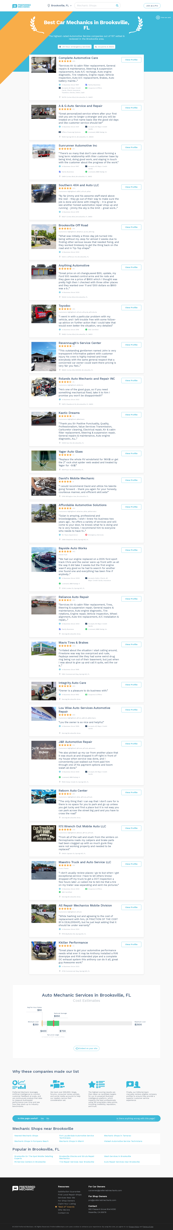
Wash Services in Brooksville (117, 1156)
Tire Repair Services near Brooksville (76, 1162)
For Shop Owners (66, 1200)
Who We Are (64, 1210)
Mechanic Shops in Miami (71, 1141)
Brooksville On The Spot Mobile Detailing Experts (33, 1157)
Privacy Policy (134, 1227)
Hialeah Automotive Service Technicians (123, 1141)
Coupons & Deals (106, 46)
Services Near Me (66, 1197)
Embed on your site (88, 1048)
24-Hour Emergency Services (76, 46)
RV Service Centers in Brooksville (29, 1162)
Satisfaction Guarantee (69, 1191)
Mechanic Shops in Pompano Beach (31, 1141)
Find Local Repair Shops (70, 1194)
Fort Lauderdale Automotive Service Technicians (76, 1136)
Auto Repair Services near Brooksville (122, 1162)
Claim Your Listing (67, 1204)
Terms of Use (148, 1227)
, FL (55, 1149)
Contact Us (63, 1213)
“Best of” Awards (66, 1207)
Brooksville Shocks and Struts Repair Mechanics (76, 1157)
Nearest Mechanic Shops (26, 1135)
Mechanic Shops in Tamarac (117, 1135)
